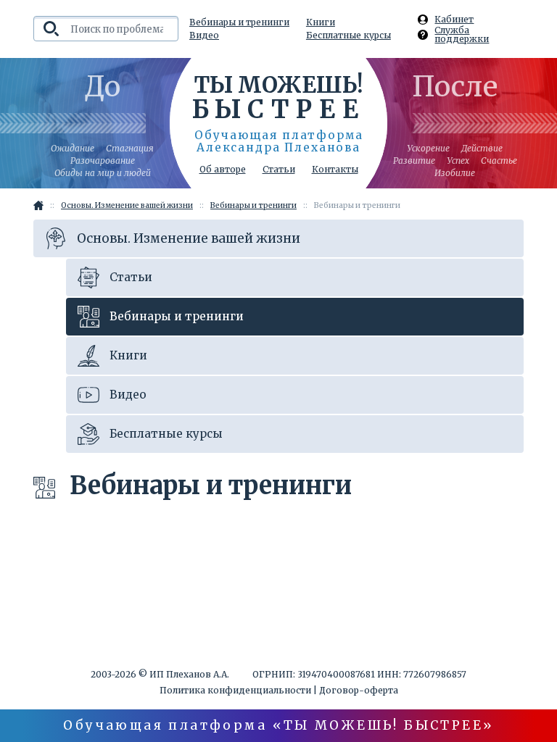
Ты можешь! (279, 96)
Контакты (335, 169)
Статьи (279, 169)
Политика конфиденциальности (235, 690)
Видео (204, 35)
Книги (320, 22)
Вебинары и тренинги (239, 22)
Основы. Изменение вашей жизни (188, 238)
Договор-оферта (358, 690)
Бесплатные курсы (348, 35)
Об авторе (222, 169)
